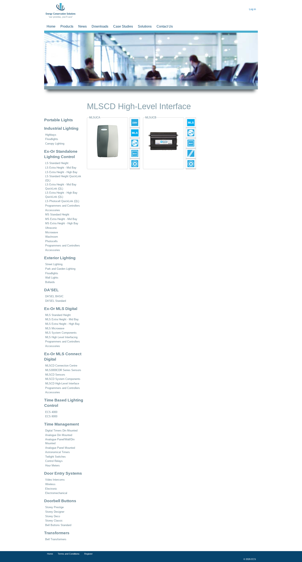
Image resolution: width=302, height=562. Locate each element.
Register (88, 554)
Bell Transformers (55, 539)
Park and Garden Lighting (60, 268)
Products (66, 26)
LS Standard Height (56, 163)
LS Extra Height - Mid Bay (60, 167)
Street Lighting (53, 264)
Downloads (100, 26)
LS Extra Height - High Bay (61, 172)
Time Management (61, 424)
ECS (47, 5)
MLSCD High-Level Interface (62, 383)
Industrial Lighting (61, 128)
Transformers (56, 533)
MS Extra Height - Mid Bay (61, 219)
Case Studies (123, 26)
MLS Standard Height (58, 315)
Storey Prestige (54, 507)
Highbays (50, 134)
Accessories (52, 210)
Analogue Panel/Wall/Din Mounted (60, 441)
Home (51, 26)
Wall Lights (51, 277)
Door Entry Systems (63, 473)
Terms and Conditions (68, 554)
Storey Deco (52, 516)
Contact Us (165, 26)
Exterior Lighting (60, 258)
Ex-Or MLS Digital (60, 308)
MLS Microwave (54, 328)
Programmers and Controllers (62, 205)
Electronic (51, 488)
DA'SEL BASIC (54, 296)
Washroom (51, 236)
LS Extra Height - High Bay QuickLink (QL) (61, 194)
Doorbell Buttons (60, 501)
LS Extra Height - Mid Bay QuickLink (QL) (60, 186)
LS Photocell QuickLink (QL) (62, 201)
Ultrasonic (51, 227)
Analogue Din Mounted (58, 435)
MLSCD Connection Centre (61, 365)
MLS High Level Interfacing (61, 337)
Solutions (145, 26)
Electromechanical (56, 493)
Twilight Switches (55, 456)
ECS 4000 (51, 412)
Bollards (50, 282)
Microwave (51, 232)
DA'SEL (51, 290)
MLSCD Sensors (55, 374)
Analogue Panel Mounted (60, 447)
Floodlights (51, 139)
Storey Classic (54, 520)
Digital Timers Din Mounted (61, 430)
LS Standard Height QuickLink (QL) (63, 178)
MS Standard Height (57, 214)
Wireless (50, 484)
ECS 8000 (51, 416)
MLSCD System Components (62, 378)
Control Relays (54, 461)
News (82, 26)
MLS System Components (61, 332)
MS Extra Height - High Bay (61, 223)
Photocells (51, 241)
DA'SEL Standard (55, 300)
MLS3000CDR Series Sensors (63, 370)
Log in (252, 9)
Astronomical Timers (57, 452)
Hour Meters (52, 465)
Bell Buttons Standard (58, 525)
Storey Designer (54, 511)
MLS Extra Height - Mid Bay (62, 319)
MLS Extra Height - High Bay (62, 323)
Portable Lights (58, 120)
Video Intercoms (55, 479)
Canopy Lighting (54, 143)
